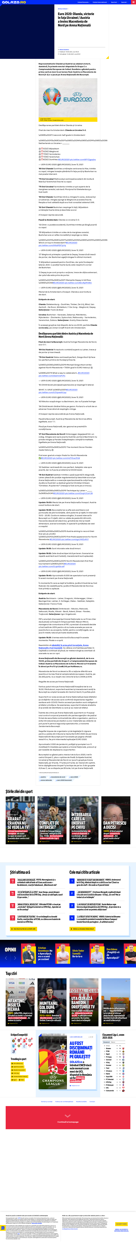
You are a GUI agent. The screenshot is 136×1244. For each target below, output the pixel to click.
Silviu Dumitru (64, 49)
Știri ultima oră (20, 872)
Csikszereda (110, 1091)
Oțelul (108, 1074)
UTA (107, 1088)
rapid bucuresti (18, 1067)
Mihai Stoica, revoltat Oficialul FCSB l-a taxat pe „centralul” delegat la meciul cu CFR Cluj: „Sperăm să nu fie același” (37, 907)
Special (124, 2)
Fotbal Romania (83, 2)
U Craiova (109, 1071)
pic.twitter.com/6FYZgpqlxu (83, 159)
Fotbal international (100, 2)
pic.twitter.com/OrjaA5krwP (52, 566)
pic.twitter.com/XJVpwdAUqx (52, 392)
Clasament (106, 1042)
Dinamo (108, 1048)
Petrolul (108, 1065)
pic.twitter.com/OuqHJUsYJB (79, 493)
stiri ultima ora (18, 1063)
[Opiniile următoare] (15, 958)
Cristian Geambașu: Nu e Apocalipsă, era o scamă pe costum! (38, 953)
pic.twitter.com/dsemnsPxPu (52, 376)
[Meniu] (133, 2)
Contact (92, 1101)
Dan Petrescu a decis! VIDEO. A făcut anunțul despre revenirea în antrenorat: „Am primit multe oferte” (115, 820)
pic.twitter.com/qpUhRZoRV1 (75, 539)
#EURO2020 (64, 159)
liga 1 (15, 1080)
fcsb (22, 1080)
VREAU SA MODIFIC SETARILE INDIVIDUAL (121, 1230)
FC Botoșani (109, 1085)
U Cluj (108, 1062)
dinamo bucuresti (19, 1070)
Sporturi (114, 2)
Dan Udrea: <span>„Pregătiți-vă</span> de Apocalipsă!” (107, 953)
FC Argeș (109, 1057)
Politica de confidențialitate (64, 1101)
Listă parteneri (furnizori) (69, 1229)
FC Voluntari (110, 1079)
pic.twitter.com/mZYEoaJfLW (66, 458)
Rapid (108, 1054)
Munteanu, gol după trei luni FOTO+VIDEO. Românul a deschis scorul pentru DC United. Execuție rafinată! (52, 1002)
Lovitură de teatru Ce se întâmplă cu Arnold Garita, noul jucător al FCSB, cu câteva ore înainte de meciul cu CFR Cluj (37, 919)
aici (19, 1233)
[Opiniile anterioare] (6, 958)
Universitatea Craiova (20, 1076)
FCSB (107, 1051)
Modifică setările (81, 1101)
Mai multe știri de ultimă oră (24, 929)
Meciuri (113, 1042)
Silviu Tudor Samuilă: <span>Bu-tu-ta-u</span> (72, 953)
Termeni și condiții (46, 1101)
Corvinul (108, 1060)
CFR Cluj (16, 1073)
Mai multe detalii (37, 1223)
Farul (107, 1068)
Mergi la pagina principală (83, 929)
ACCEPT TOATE (121, 1224)
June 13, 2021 (77, 164)
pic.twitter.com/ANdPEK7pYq (52, 245)
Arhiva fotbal (62, 9)
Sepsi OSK (109, 1077)
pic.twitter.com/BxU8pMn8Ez (78, 283)
